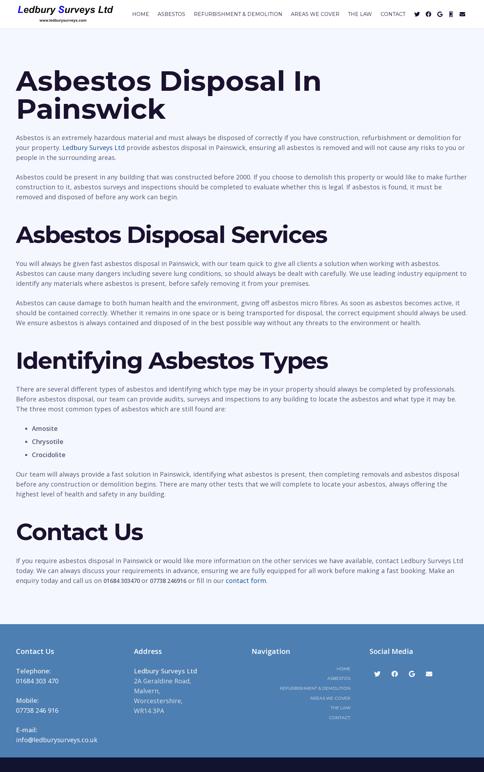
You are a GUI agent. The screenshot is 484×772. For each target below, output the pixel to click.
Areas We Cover (330, 698)
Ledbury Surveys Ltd (93, 147)
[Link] (65, 14)
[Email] (462, 14)
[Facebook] (428, 14)
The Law (340, 707)
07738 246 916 (37, 710)
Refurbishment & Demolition (315, 688)
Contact (339, 717)
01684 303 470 (37, 681)
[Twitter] (417, 14)
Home (343, 668)
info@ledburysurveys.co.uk (56, 739)
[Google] (439, 14)
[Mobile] (451, 14)
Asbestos (338, 678)
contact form (246, 580)
